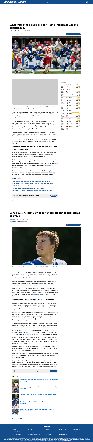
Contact (48, 429)
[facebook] (81, 1)
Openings (29, 429)
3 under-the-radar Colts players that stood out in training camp (31, 181)
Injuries (56, 2)
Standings (46, 2)
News (29, 2)
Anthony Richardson (50, 171)
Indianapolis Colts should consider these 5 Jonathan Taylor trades (32, 190)
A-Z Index (48, 434)
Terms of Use (62, 432)
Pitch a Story (30, 432)
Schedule (39, 2)
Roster (51, 2)
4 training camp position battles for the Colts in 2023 (28, 188)
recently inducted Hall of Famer (21, 274)
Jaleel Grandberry (16, 30)
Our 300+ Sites (62, 429)
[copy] (21, 34)
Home (13, 200)
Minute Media (11, 438)
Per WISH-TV (45, 305)
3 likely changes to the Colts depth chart (25, 186)
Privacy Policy (49, 432)
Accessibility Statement (33, 434)
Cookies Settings (63, 434)
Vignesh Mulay (15, 221)
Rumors (34, 2)
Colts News (19, 200)
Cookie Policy (77, 432)
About (14, 429)
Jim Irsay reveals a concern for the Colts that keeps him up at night (33, 183)
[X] (84, 1)
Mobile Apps (76, 429)
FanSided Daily (16, 432)
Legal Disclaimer (17, 434)
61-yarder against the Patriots (29, 334)
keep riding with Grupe (38, 294)
